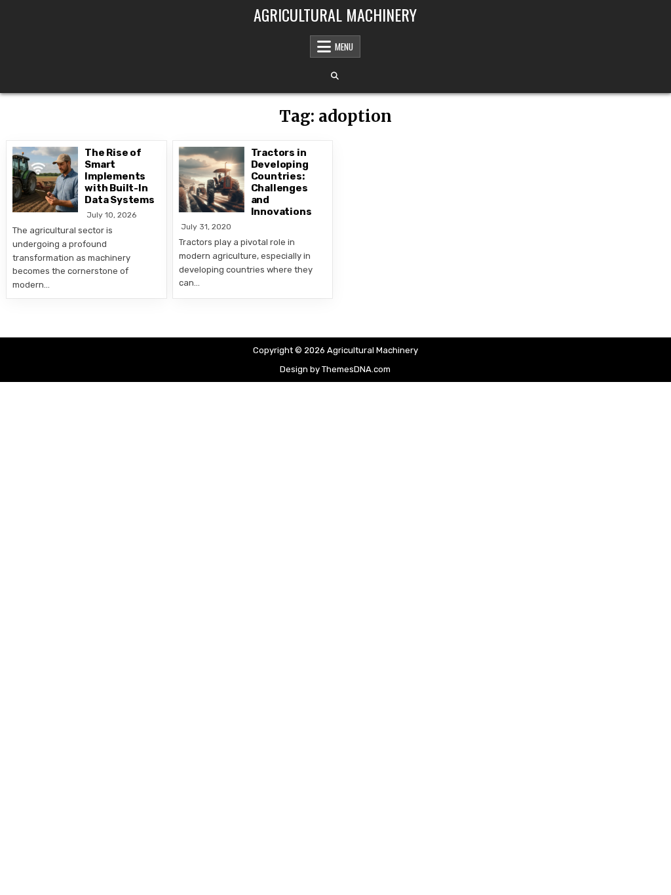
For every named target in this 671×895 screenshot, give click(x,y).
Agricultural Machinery (335, 14)
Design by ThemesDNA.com (335, 369)
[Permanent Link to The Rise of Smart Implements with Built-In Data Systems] (45, 179)
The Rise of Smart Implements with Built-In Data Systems (120, 176)
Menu (344, 46)
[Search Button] (334, 76)
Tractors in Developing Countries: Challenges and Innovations (281, 182)
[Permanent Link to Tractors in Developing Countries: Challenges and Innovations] (211, 179)
